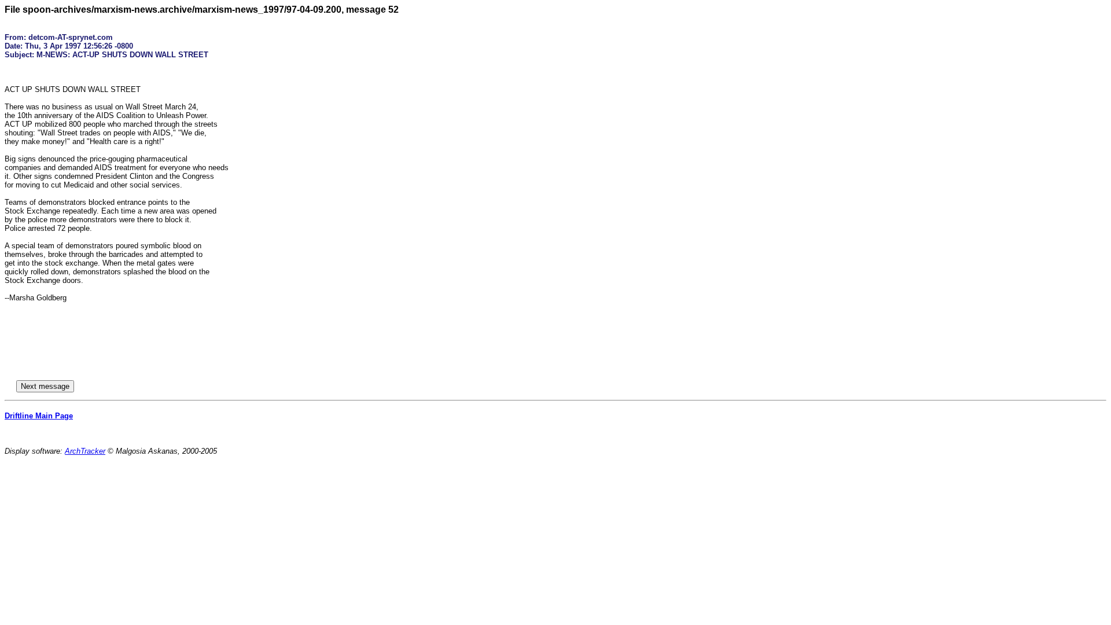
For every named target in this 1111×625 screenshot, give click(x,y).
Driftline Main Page (39, 415)
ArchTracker (85, 451)
